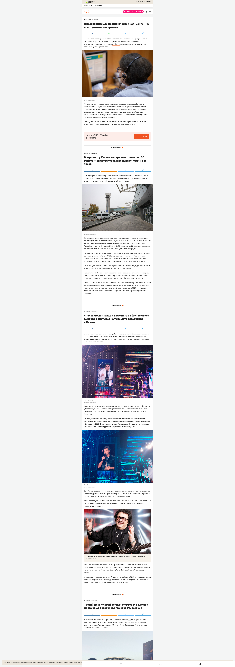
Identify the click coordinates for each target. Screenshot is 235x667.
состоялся (109, 565)
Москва (96, 5)
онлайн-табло (104, 181)
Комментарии (117, 147)
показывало (93, 291)
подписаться (141, 137)
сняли (130, 285)
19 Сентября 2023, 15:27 (91, 19)
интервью (138, 494)
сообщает (116, 44)
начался (123, 580)
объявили (121, 283)
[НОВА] (133, 11)
